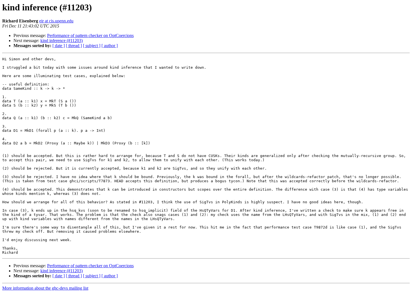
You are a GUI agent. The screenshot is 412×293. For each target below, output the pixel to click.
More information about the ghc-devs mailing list (45, 288)
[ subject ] (91, 45)
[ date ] (58, 45)
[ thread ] (74, 45)
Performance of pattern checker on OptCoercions (90, 35)
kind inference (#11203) (61, 40)
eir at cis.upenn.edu (56, 21)
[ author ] (109, 45)
